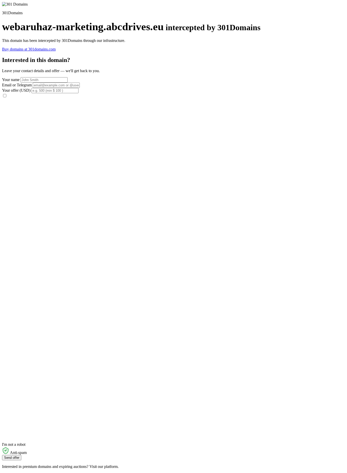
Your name (11, 79)
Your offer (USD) (16, 90)
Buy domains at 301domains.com (29, 49)
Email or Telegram (17, 85)
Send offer (11, 458)
